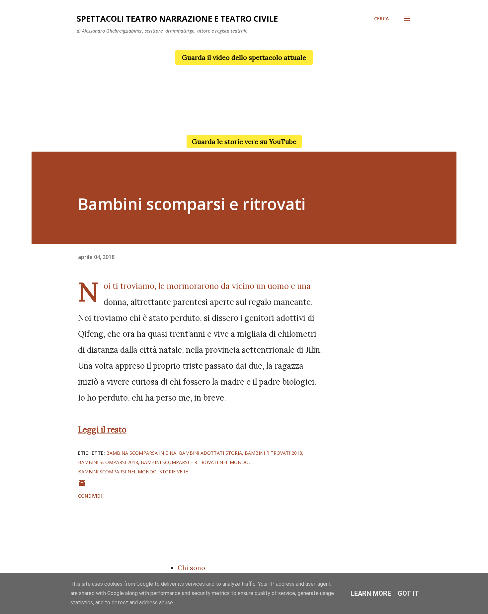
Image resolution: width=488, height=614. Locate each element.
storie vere (173, 471)
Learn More (371, 593)
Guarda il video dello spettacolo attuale (244, 57)
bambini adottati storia (210, 453)
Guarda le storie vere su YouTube (244, 141)
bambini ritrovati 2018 (273, 453)
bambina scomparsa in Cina (141, 453)
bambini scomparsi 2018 (108, 462)
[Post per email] (82, 485)
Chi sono (191, 567)
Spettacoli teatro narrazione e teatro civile (177, 18)
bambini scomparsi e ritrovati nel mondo (195, 462)
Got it (408, 593)
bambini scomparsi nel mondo (117, 471)
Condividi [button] (90, 496)
